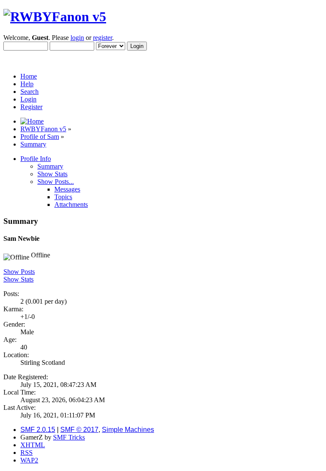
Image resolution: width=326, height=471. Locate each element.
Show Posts (19, 271)
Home (28, 76)
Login (28, 99)
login (77, 37)
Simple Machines (128, 429)
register (102, 37)
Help (27, 83)
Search (29, 91)
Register (31, 106)
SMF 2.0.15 (37, 429)
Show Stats (18, 279)
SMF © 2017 (79, 429)
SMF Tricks (69, 437)
